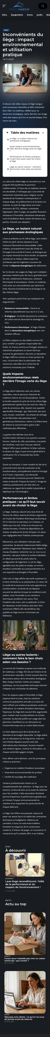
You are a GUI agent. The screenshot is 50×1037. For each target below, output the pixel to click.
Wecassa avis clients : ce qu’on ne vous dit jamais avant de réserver (24, 1018)
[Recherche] (43, 6)
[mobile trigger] (5, 6)
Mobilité (7, 956)
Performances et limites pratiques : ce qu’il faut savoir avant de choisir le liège (25, 158)
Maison (6, 1014)
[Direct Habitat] (19, 6)
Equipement (9, 878)
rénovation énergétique (24, 330)
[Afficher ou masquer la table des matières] (41, 132)
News (6, 30)
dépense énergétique (22, 265)
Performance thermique (17, 327)
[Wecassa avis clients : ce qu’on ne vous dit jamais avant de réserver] (25, 992)
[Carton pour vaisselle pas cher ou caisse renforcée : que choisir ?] (25, 933)
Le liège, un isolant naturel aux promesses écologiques (23, 139)
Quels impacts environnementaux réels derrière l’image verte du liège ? (25, 148)
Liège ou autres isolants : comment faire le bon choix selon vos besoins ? (25, 169)
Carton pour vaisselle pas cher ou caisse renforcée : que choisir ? (24, 959)
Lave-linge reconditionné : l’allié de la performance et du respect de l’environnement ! (24, 884)
